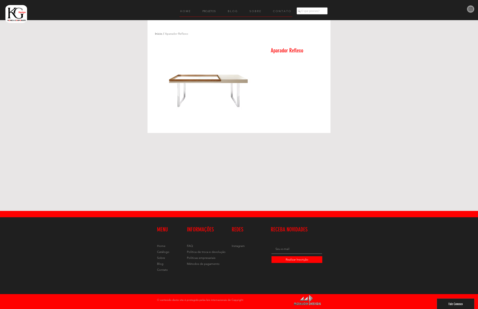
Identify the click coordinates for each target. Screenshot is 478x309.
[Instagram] (470, 9)
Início (158, 33)
